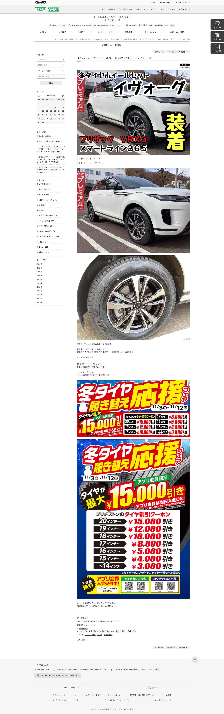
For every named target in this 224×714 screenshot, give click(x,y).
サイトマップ (60, 695)
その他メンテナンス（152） (47, 200)
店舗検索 (111, 9)
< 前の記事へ (159, 52)
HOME (102, 9)
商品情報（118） (43, 252)
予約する (217, 39)
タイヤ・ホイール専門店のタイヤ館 (66, 39)
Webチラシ (140, 9)
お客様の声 (183, 9)
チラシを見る (217, 51)
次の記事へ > (183, 52)
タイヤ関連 (108, 634)
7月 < (39, 96)
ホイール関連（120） (45, 189)
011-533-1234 (58, 25)
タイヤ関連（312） (44, 184)
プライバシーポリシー (94, 695)
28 (59, 118)
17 (43, 114)
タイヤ (151, 9)
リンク (75, 695)
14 (59, 111)
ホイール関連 (90, 634)
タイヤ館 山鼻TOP (115, 39)
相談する (217, 27)
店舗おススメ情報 (177, 32)
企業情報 (167, 695)
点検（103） (41, 205)
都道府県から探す (86, 39)
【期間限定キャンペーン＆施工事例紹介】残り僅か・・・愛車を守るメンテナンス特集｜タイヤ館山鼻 (51, 159)
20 (55, 114)
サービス (161, 9)
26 (51, 118)
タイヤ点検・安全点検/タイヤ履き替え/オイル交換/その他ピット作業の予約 (107, 631)
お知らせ (81, 32)
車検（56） (41, 210)
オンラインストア (181, 2)
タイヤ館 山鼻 (112, 20)
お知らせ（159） (43, 247)
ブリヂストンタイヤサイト (65, 700)
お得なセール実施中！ (45, 136)
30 (39, 122)
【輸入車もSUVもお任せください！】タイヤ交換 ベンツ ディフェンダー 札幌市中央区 (51, 169)
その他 (99, 634)
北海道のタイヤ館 (100, 39)
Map (172, 25)
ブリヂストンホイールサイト (115, 700)
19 (51, 114)
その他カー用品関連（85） (47, 231)
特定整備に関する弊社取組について (143, 695)
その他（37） (42, 241)
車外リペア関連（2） (45, 226)
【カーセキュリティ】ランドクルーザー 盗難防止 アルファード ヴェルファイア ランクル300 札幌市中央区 (51, 149)
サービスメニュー (151, 32)
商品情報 (128, 32)
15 (63, 111)
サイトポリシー (116, 695)
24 (43, 118)
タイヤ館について (125, 9)
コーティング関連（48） (46, 220)
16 (39, 114)
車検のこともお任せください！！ (49, 141)
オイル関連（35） (43, 194)
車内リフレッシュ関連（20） (48, 215)
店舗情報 (62, 32)
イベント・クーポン (105, 32)
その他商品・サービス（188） (48, 236)
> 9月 (63, 96)
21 (59, 114)
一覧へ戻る (171, 52)
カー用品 (171, 9)
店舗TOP (43, 32)
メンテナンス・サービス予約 (160, 2)
